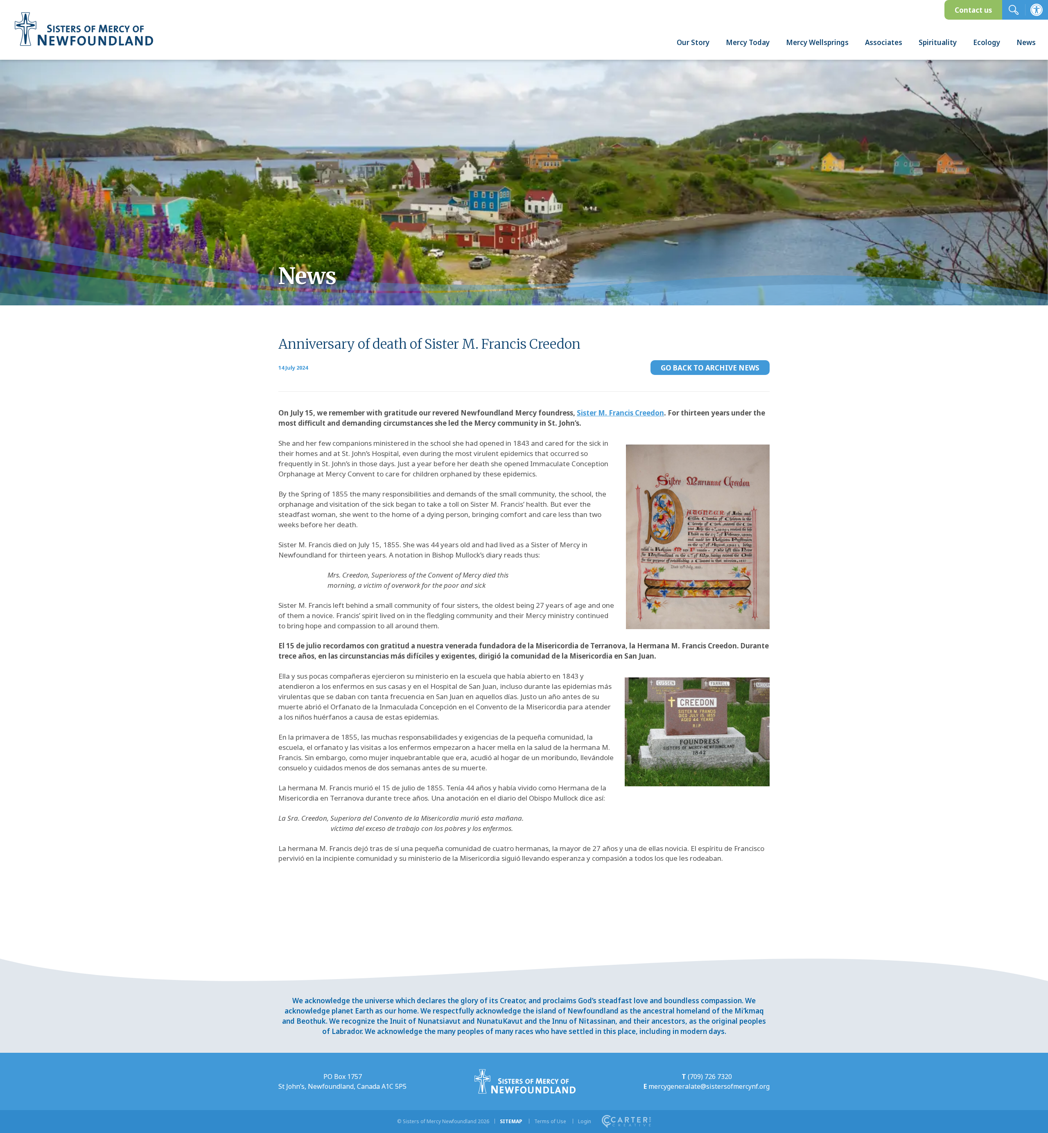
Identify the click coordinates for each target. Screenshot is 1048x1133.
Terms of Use (550, 1121)
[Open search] (1013, 10)
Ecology (986, 42)
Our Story (693, 42)
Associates (883, 42)
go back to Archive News (710, 367)
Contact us (973, 10)
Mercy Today (748, 42)
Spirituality (938, 42)
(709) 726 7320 (710, 1076)
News (1026, 42)
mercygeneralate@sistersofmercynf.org (709, 1086)
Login (584, 1121)
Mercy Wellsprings (817, 42)
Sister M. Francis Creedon (620, 413)
